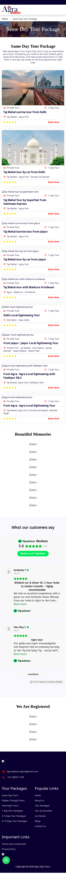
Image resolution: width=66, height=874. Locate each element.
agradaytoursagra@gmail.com (22, 771)
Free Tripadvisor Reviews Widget (47, 682)
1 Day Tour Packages (12, 810)
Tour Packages (42, 805)
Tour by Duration (43, 810)
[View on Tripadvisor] (9, 572)
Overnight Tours (10, 805)
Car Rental (40, 815)
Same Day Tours (10, 795)
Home (5, 18)
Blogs (38, 821)
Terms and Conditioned (14, 843)
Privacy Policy (9, 849)
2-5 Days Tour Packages (14, 815)
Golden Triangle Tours (13, 800)
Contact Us (40, 826)
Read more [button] (20, 604)
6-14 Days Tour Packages (14, 821)
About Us (39, 800)
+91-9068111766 (15, 777)
